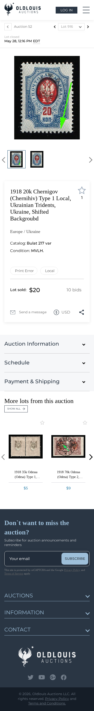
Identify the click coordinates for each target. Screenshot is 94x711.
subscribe (75, 558)
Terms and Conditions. (47, 703)
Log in (66, 10)
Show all (13, 408)
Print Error (24, 270)
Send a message (33, 312)
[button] (4, 160)
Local (49, 270)
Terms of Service (13, 573)
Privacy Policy (72, 570)
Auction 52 (23, 26)
